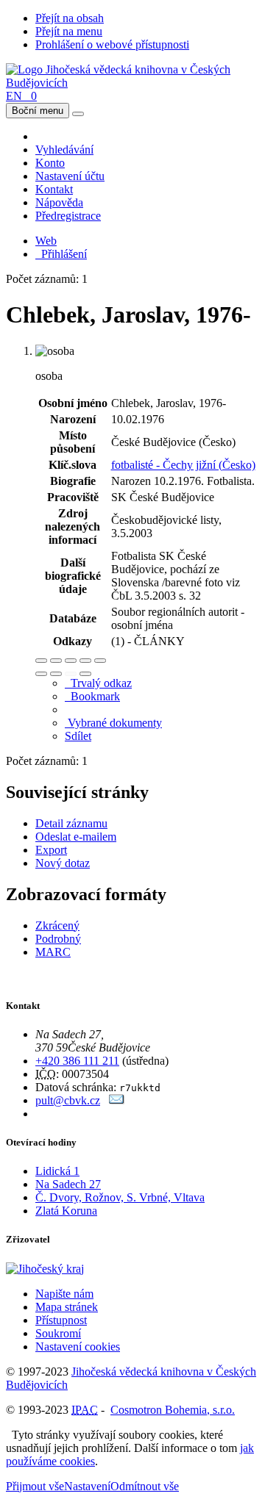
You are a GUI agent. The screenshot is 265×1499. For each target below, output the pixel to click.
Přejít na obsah (69, 18)
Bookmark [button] (92, 696)
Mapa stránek (66, 1307)
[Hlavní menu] (78, 114)
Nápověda (59, 202)
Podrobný (58, 938)
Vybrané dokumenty (113, 722)
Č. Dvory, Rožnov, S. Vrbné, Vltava (120, 1197)
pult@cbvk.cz (67, 1100)
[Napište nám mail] (116, 1100)
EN (14, 96)
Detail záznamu (71, 823)
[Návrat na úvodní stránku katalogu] (132, 82)
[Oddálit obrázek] (56, 660)
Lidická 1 (57, 1171)
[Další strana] (85, 674)
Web (46, 240)
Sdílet (78, 736)
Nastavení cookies (77, 1346)
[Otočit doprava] (56, 674)
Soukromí (58, 1333)
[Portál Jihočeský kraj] (63, 1268)
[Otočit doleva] (41, 674)
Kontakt (54, 189)
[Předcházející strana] (71, 674)
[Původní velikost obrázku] (71, 660)
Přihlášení (61, 254)
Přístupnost (61, 1320)
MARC (53, 952)
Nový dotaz (62, 863)
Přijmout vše (35, 1486)
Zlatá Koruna (66, 1210)
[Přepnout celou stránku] (85, 660)
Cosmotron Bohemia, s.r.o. (172, 1409)
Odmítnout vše (144, 1486)
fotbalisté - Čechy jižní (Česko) (183, 465)
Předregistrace (68, 215)
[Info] (100, 660)
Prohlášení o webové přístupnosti (112, 44)
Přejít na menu (68, 31)
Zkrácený (57, 925)
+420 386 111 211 (77, 1060)
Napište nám (64, 1293)
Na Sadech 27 (68, 1184)
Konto (50, 163)
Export (51, 850)
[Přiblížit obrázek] (41, 660)
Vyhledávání (64, 149)
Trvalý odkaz (98, 683)
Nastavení (87, 1486)
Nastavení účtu (70, 176)
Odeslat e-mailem (75, 836)
